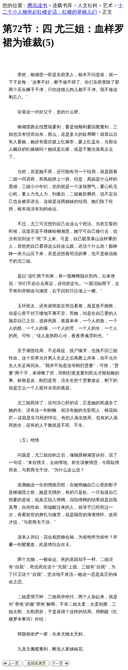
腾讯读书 (37, 5)
